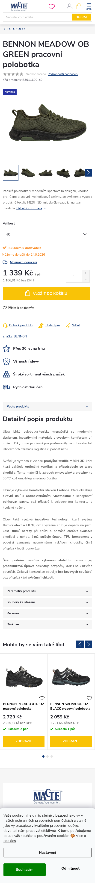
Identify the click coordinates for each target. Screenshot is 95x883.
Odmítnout (70, 868)
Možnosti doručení (23, 262)
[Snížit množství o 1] (85, 279)
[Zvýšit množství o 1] (85, 273)
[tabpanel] (24, 702)
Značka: (15, 336)
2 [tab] (47, 756)
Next (88, 644)
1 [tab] (43, 756)
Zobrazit (24, 741)
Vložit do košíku (50, 293)
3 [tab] (51, 756)
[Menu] (89, 6)
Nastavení (47, 852)
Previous (80, 644)
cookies (9, 840)
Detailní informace (29, 208)
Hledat (82, 17)
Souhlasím (24, 869)
